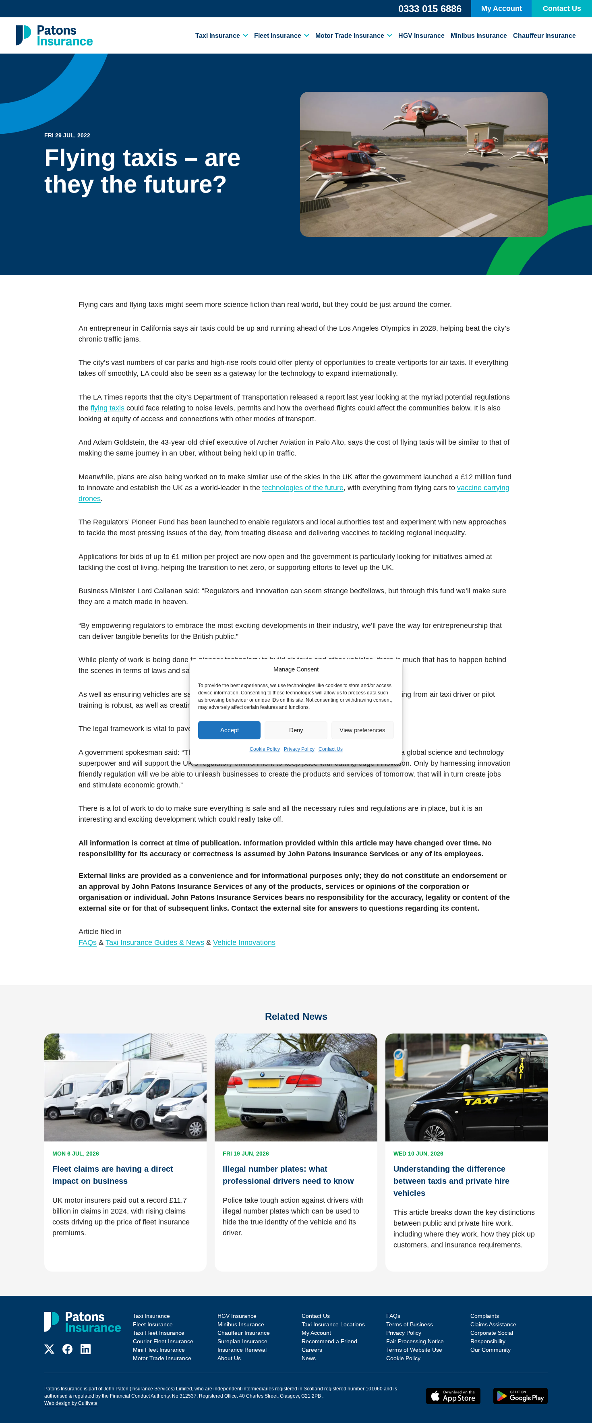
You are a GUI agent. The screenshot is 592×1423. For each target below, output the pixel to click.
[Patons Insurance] (54, 35)
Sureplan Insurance (242, 1341)
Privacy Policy (299, 749)
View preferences (362, 730)
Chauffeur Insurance (544, 35)
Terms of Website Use (414, 1349)
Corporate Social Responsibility (491, 1337)
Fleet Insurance (277, 35)
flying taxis (107, 408)
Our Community (490, 1349)
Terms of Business (409, 1324)
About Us (229, 1358)
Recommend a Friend (329, 1341)
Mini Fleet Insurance (159, 1349)
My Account (501, 8)
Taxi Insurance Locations (333, 1324)
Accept (229, 730)
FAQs (88, 942)
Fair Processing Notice (415, 1341)
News (309, 1358)
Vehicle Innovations (244, 942)
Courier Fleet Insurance (163, 1341)
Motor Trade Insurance (349, 35)
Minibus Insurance (479, 35)
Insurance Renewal (242, 1349)
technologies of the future (303, 488)
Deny (296, 730)
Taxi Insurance (217, 35)
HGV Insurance (421, 35)
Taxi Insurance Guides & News (155, 942)
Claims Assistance (493, 1324)
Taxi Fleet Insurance (158, 1333)
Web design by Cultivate (70, 1403)
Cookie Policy (265, 749)
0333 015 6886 (430, 8)
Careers (312, 1349)
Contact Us (331, 749)
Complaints (484, 1316)
